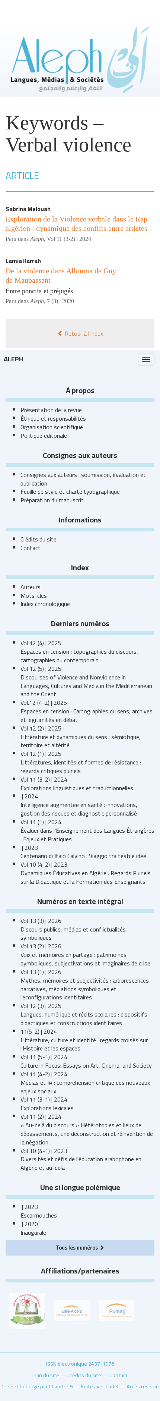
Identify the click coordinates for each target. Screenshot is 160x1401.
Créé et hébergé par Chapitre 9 (37, 1386)
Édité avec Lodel (99, 1386)
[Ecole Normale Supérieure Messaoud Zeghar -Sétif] (27, 1310)
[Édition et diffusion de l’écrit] (72, 1310)
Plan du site (45, 1375)
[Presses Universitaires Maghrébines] (116, 1310)
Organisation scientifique (51, 427)
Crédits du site (38, 539)
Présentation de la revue (51, 409)
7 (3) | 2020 (60, 301)
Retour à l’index (83, 333)
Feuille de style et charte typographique (70, 491)
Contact (30, 547)
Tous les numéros (77, 1248)
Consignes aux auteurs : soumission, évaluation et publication (83, 479)
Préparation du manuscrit (52, 500)
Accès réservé (143, 1386)
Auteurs (30, 587)
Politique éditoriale (43, 435)
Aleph (13, 359)
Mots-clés (33, 595)
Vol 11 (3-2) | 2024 (69, 239)
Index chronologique (45, 603)
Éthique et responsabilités (53, 418)
